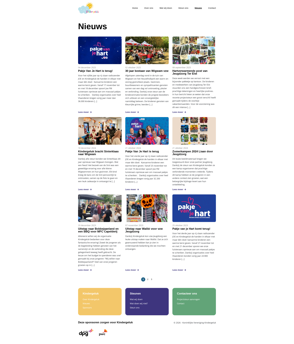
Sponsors (87, 307)
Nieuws (198, 8)
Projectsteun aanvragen (188, 299)
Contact (212, 8)
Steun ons (183, 8)
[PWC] (103, 332)
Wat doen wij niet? (139, 303)
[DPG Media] (86, 332)
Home (135, 8)
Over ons (148, 8)
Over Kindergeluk (91, 299)
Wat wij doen (166, 8)
